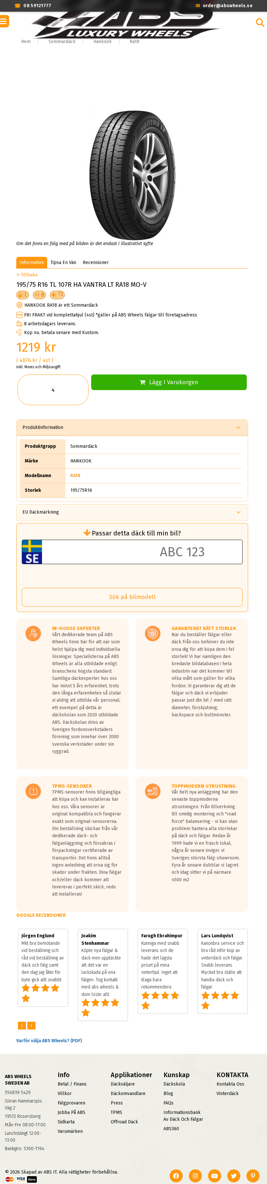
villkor (65, 1093)
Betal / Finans (72, 1084)
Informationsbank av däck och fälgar (183, 1116)
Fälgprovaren (71, 1103)
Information (32, 262)
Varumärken (70, 1131)
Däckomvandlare (128, 1093)
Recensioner (96, 262)
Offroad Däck (124, 1122)
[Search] (260, 22)
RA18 (75, 475)
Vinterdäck (228, 1093)
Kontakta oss (230, 1084)
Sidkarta (66, 1122)
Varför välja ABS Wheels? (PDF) (49, 1041)
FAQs (168, 1103)
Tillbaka (29, 275)
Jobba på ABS (71, 1112)
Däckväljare (123, 1084)
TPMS (116, 1112)
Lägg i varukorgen (173, 382)
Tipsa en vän (63, 262)
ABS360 (171, 1129)
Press (117, 1103)
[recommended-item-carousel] (22, 1026)
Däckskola (174, 1084)
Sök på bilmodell (132, 597)
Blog (168, 1093)
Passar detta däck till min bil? (136, 533)
